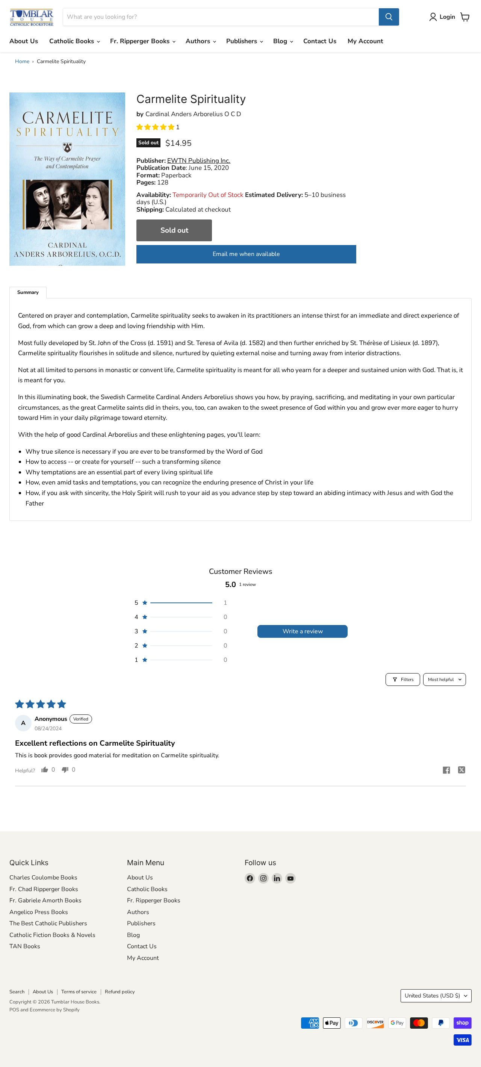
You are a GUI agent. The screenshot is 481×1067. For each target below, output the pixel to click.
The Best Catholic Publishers (48, 923)
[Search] (389, 17)
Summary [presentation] (28, 292)
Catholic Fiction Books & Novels (52, 935)
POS (14, 1009)
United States (432, 995)
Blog (281, 41)
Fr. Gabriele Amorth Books (45, 900)
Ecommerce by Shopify (55, 1009)
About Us (23, 41)
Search (16, 991)
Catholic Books (72, 41)
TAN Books (24, 946)
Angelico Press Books (38, 912)
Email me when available (246, 254)
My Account (365, 41)
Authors (199, 41)
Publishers (242, 41)
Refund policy (120, 991)
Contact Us (319, 41)
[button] (156, 127)
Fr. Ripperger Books (140, 41)
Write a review (303, 631)
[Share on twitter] (461, 771)
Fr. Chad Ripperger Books (43, 889)
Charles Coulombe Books (43, 877)
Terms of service (79, 991)
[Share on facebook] (446, 771)
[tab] (28, 292)
